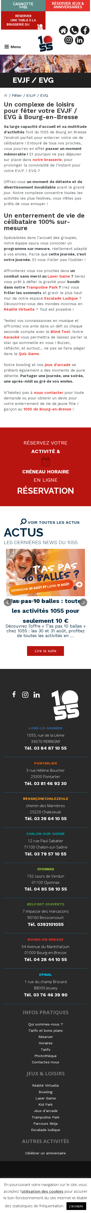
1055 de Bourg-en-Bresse (47, 409)
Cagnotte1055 (23, 5)
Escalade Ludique (61, 298)
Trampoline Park (42, 287)
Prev (8, 602)
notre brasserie (47, 159)
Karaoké (11, 337)
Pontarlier (45, 763)
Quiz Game (29, 354)
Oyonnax (45, 869)
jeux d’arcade (58, 365)
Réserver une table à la (21, 20)
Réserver (68, 5)
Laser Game (59, 276)
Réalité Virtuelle (19, 309)
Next (83, 602)
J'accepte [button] (76, 1206)
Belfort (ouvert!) (45, 904)
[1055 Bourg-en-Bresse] (65, 706)
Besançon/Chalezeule (45, 799)
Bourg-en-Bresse (45, 939)
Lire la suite (45, 651)
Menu (16, 46)
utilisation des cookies (42, 1191)
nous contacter (48, 392)
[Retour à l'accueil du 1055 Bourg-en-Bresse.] (6, 95)
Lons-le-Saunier (45, 728)
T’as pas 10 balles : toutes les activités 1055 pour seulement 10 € (45, 611)
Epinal (45, 975)
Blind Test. (61, 331)
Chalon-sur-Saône (45, 834)
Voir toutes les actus (53, 522)
